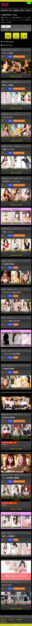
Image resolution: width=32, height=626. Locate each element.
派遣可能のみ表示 (7, 45)
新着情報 (16, 10)
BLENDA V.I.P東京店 (8, 417)
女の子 (10, 10)
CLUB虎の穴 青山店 (8, 264)
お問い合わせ (4, 619)
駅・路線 (23, 36)
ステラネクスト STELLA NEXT (11, 292)
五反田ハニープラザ (8, 149)
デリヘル (16, 26)
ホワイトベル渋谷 (7, 53)
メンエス (6, 29)
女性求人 (28, 10)
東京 (6, 616)
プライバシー (11, 619)
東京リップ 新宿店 (16, 223)
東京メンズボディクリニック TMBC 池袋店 (6, 527)
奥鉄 (13, 527)
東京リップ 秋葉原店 (8, 536)
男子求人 (22, 10)
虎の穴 (3, 345)
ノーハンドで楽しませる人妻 (10, 320)
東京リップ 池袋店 (7, 85)
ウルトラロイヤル (7, 117)
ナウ (3, 616)
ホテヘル (26, 26)
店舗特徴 (8, 36)
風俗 (6, 26)
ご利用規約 (18, 619)
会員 (29, 2)
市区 (16, 36)
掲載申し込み (4, 622)
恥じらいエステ (6, 585)
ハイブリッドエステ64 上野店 (11, 353)
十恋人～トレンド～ (8, 232)
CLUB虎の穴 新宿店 (8, 368)
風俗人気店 (4, 10)
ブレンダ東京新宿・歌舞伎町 (10, 477)
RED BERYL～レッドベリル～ (11, 181)
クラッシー (14, 345)
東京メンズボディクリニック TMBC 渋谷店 (6, 223)
